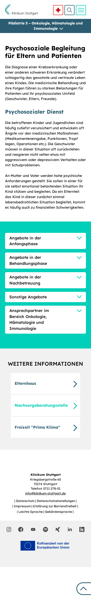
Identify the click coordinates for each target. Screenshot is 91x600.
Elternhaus (25, 383)
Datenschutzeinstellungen (56, 501)
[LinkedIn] (69, 529)
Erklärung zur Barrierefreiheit (55, 506)
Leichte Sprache (30, 512)
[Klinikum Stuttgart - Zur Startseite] (21, 10)
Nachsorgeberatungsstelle (41, 405)
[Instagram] (9, 529)
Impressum (23, 506)
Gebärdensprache (59, 512)
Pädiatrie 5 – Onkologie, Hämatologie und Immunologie (45, 26)
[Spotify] (45, 529)
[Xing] (57, 529)
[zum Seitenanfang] (83, 588)
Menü (81, 10)
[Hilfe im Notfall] (58, 10)
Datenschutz (25, 501)
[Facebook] (20, 529)
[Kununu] (81, 529)
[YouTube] (33, 529)
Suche (69, 10)
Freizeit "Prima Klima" (37, 427)
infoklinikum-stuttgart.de (45, 493)
